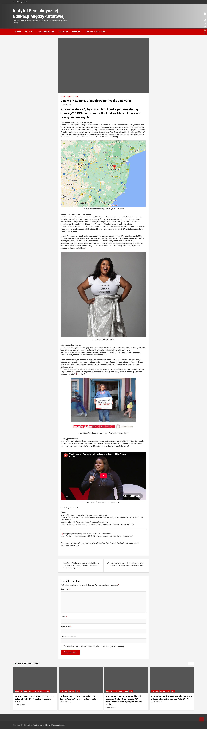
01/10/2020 (65, 105)
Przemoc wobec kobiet (41, 691)
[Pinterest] (144, 551)
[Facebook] (122, 551)
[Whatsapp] (133, 551)
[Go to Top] (201, 719)
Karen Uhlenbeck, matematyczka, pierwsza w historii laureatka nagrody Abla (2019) (171, 697)
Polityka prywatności (95, 32)
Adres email (66, 626)
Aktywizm (19, 691)
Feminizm (27, 691)
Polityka (70, 97)
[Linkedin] (140, 551)
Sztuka (71, 691)
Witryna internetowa (68, 636)
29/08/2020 (155, 702)
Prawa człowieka (121, 691)
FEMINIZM (76, 32)
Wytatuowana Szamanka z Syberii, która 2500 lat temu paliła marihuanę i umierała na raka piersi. (125, 564)
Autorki (28, 32)
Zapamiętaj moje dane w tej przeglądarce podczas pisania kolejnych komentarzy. (94, 646)
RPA (76, 97)
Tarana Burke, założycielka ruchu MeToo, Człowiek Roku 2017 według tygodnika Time (34, 699)
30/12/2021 (19, 704)
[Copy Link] (137, 551)
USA (77, 691)
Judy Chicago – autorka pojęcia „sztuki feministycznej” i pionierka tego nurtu (78, 697)
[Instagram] (126, 551)
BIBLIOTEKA (63, 32)
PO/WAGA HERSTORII (45, 32)
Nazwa (64, 617)
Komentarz (65, 589)
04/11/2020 (64, 702)
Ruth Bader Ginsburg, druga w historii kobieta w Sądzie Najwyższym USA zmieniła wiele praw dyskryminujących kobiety (81, 565)
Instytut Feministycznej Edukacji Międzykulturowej (46, 725)
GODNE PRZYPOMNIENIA (26, 663)
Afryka (63, 97)
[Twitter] (129, 551)
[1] (76, 374)
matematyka (164, 691)
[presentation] (189, 663)
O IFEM (18, 32)
